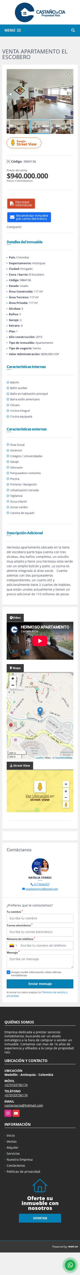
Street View (27, 143)
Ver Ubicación (38, 796)
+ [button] (12, 678)
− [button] (12, 685)
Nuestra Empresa (20, 1159)
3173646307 (42, 884)
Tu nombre (15, 912)
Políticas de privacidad (23, 1171)
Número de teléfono (21, 939)
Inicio (11, 1135)
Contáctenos (16, 1165)
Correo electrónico (19, 925)
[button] (69, 73)
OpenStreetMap (63, 757)
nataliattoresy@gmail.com (42, 889)
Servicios (13, 1153)
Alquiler (12, 1147)
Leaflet (39, 757)
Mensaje (13, 952)
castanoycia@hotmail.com (23, 1105)
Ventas (12, 1141)
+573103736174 (16, 1085)
